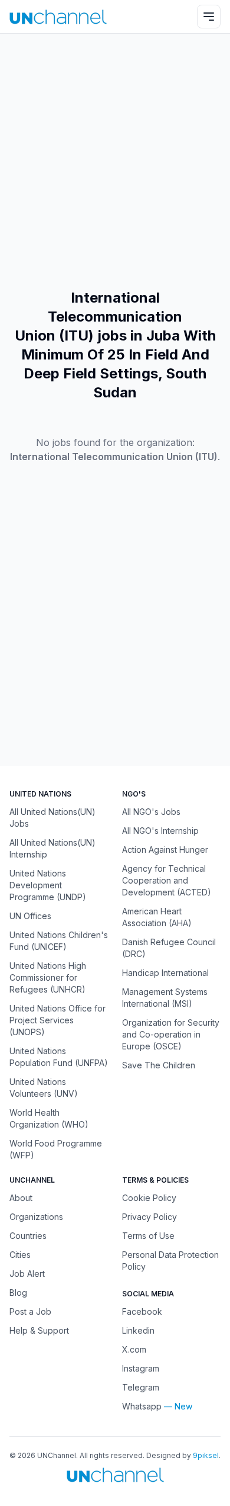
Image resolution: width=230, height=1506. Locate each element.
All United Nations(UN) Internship (52, 848)
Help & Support (39, 1330)
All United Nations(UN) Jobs (52, 818)
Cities (20, 1255)
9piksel (206, 1455)
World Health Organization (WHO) (48, 1118)
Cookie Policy (149, 1198)
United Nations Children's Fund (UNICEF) (58, 941)
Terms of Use (148, 1236)
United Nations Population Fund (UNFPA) (58, 1057)
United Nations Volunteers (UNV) (43, 1088)
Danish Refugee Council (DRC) (169, 948)
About (20, 1198)
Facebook (142, 1311)
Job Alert (27, 1274)
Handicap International (165, 973)
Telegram (140, 1387)
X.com (134, 1349)
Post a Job (30, 1311)
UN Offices (30, 916)
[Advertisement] (115, 161)
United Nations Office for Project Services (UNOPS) (57, 1020)
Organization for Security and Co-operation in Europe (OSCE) (170, 1034)
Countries (28, 1236)
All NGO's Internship (160, 831)
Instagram (140, 1368)
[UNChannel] (58, 16)
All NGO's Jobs (151, 812)
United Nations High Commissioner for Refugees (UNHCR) (47, 977)
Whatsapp (142, 1406)
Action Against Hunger (165, 849)
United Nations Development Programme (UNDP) (47, 885)
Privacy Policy (149, 1217)
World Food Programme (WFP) (55, 1149)
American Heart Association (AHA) (157, 917)
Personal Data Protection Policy (170, 1260)
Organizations (36, 1217)
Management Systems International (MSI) (165, 998)
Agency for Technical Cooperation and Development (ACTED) (166, 880)
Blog (18, 1292)
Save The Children (158, 1065)
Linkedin (138, 1330)
